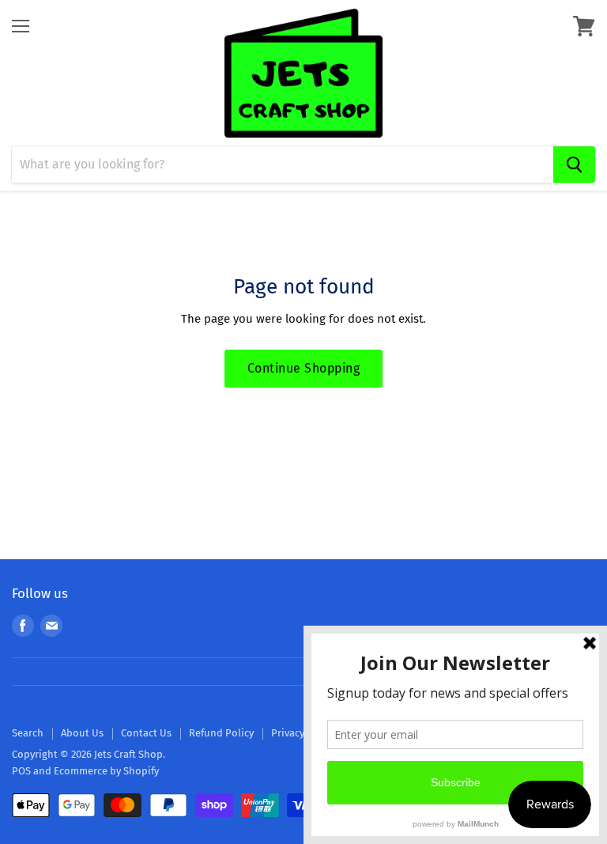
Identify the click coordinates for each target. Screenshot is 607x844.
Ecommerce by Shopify (106, 771)
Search (27, 733)
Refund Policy (221, 733)
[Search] (574, 164)
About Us (82, 733)
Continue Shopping (303, 368)
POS (21, 771)
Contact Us (146, 733)
